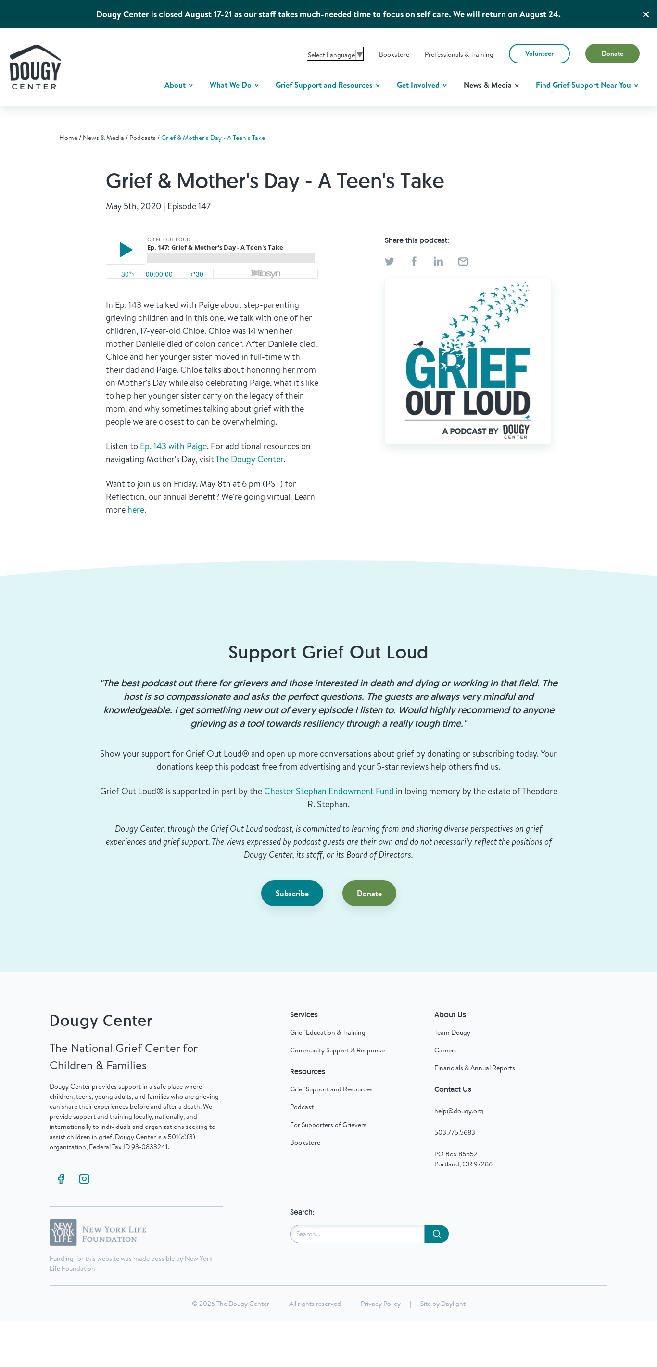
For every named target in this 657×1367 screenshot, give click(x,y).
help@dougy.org (458, 1110)
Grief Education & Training (328, 1032)
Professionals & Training (459, 54)
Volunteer (539, 53)
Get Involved (419, 84)
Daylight (453, 1303)
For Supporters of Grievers (328, 1124)
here (135, 510)
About (176, 84)
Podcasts (142, 137)
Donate (612, 53)
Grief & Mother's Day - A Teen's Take (213, 137)
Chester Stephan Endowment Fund (329, 791)
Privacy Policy (381, 1303)
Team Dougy (452, 1032)
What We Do (231, 84)
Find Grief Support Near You (584, 84)
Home (68, 137)
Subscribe (292, 893)
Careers (445, 1050)
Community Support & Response (337, 1050)
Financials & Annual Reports (474, 1068)
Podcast (302, 1107)
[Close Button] (646, 14)
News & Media (489, 84)
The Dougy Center (249, 459)
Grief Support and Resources (325, 84)
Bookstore (394, 54)
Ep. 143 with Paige (173, 446)
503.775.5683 (454, 1132)
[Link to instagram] (84, 1179)
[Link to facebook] (61, 1179)
